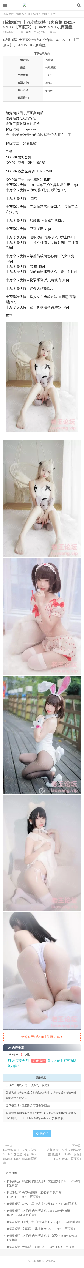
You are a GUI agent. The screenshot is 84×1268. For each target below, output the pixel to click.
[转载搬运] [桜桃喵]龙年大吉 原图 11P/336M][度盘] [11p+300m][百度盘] (63, 1154)
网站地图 (51, 1260)
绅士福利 (33, 14)
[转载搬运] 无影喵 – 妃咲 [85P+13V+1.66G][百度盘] (41, 1247)
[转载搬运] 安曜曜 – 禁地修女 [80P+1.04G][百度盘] (41, 1228)
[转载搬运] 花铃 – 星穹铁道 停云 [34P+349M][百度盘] (42, 1203)
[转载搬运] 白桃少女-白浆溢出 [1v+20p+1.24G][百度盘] (43, 1222)
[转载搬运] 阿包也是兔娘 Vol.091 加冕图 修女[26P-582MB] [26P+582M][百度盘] (20, 1156)
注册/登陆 (39, 1060)
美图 (44, 14)
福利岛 (42, 5)
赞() (44, 1133)
